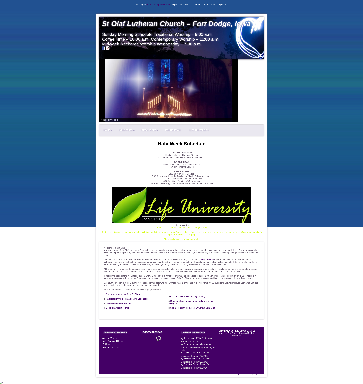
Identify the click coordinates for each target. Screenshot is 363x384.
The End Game (191, 352)
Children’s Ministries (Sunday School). (188, 296)
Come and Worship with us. (118, 303)
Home (107, 130)
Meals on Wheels (109, 338)
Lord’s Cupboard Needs (112, 341)
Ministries (125, 130)
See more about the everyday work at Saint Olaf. (192, 308)
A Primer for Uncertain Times (197, 344)
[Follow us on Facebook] (103, 48)
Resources (149, 130)
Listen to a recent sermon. (118, 308)
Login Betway (207, 259)
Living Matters (190, 358)
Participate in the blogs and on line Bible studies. (128, 299)
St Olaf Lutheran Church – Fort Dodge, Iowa (176, 24)
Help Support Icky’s (110, 347)
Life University (199, 130)
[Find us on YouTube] (108, 48)
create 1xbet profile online (158, 4)
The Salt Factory (192, 364)
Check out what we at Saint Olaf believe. (124, 294)
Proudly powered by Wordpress (251, 375)
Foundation (173, 130)
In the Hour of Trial (192, 338)
